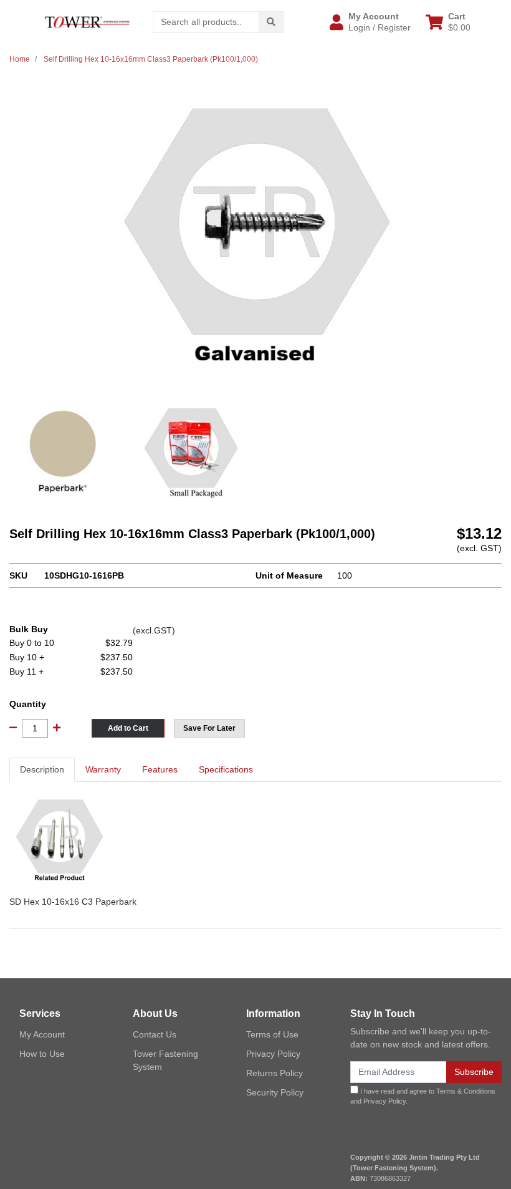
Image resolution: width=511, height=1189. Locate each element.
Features (160, 769)
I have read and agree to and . (422, 1096)
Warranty (103, 769)
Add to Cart (128, 728)
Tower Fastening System (165, 1060)
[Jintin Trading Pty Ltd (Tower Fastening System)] (87, 21)
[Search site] (271, 22)
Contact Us (154, 1034)
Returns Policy (274, 1073)
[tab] (42, 770)
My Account (42, 1034)
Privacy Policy (273, 1054)
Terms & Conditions (465, 1091)
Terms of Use (272, 1034)
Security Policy (274, 1092)
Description (42, 769)
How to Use (42, 1054)
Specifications (226, 769)
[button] (370, 22)
